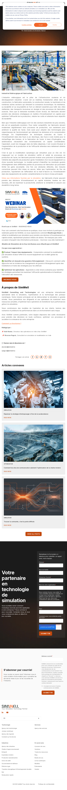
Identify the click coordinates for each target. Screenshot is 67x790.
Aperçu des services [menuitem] (41, 728)
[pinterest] (45, 357)
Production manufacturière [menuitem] (10, 758)
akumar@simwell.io (8, 347)
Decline (55, 25)
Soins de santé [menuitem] (6, 760)
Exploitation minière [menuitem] (7, 755)
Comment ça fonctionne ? (11, 323)
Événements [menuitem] (38, 766)
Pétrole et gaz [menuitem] (6, 766)
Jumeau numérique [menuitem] (7, 731)
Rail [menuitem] (3, 772)
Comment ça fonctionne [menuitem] (9, 737)
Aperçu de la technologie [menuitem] (9, 728)
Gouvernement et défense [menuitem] (10, 763)
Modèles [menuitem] (37, 763)
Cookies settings (27, 25)
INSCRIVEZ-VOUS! (10, 279)
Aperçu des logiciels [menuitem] (8, 734)
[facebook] (32, 357)
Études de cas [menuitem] (39, 758)
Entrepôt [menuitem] (4, 752)
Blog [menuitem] (36, 755)
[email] (50, 357)
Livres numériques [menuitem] (40, 760)
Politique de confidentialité (46, 784)
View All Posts (33, 534)
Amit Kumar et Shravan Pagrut (34, 30)
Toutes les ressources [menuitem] (41, 752)
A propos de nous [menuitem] (40, 746)
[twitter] (41, 357)
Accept (41, 25)
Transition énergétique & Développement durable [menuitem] (16, 769)
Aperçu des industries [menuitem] (8, 746)
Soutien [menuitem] (37, 769)
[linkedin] (37, 357)
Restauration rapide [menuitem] (7, 775)
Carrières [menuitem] (37, 749)
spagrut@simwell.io (8, 351)
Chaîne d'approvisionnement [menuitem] (10, 749)
